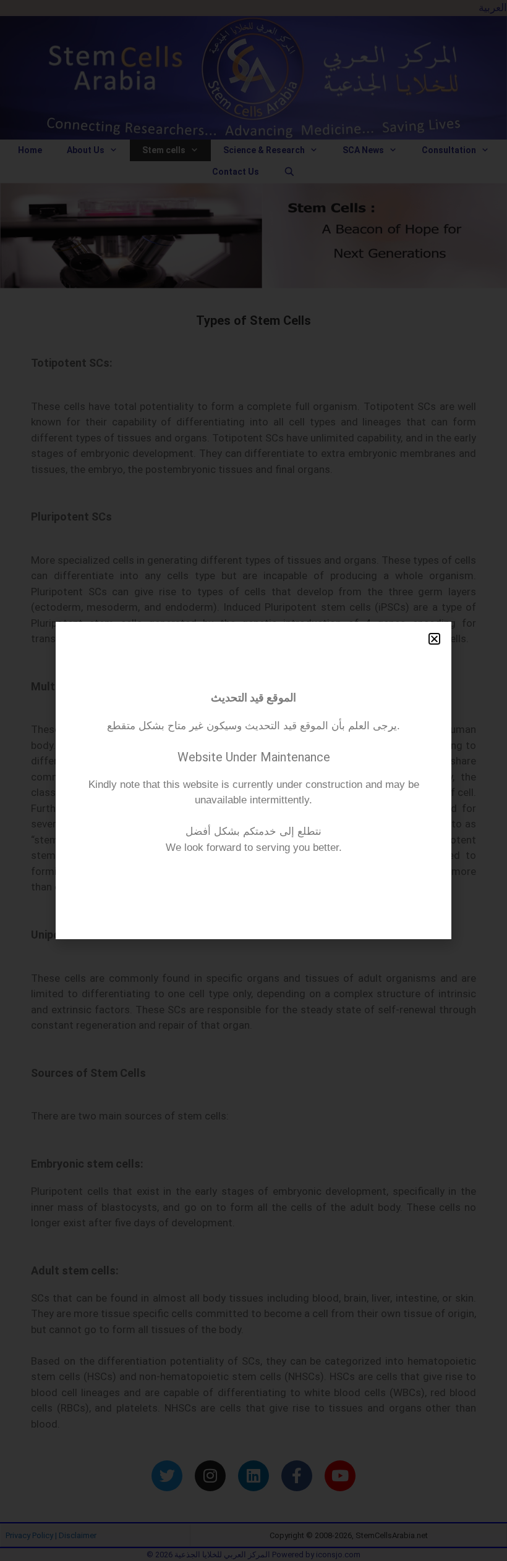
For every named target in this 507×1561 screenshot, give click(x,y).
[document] (253, 780)
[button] (434, 638)
